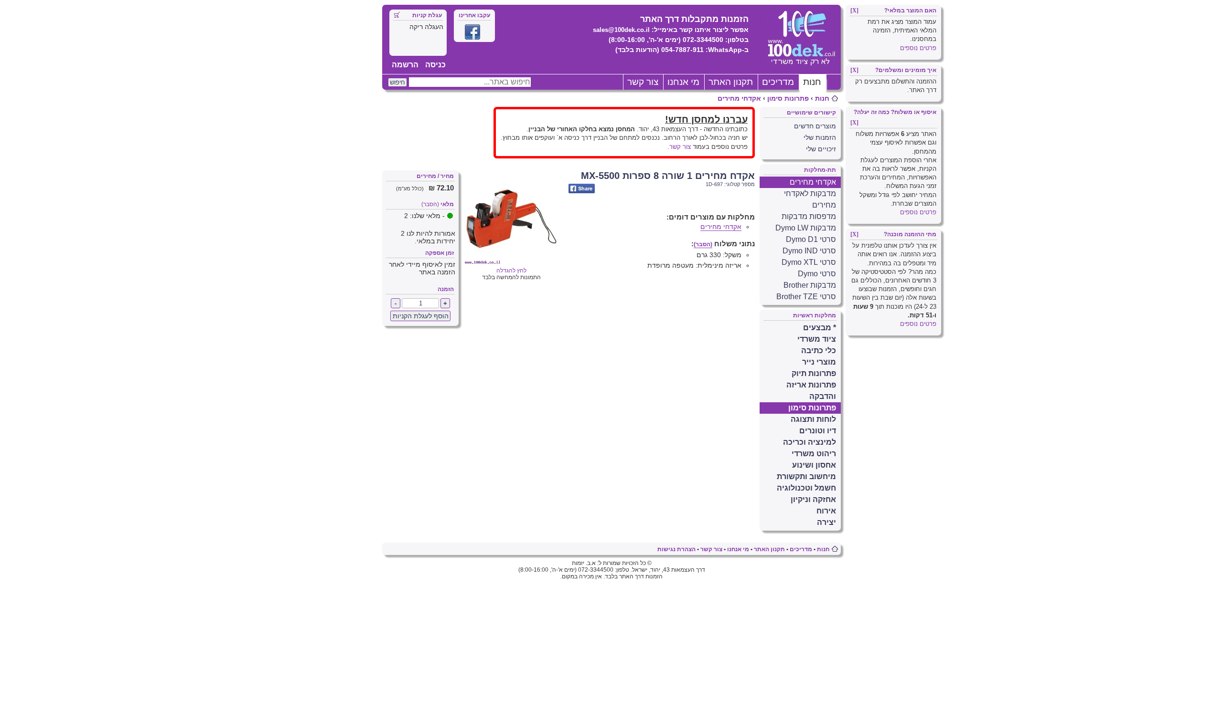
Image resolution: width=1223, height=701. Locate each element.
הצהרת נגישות (676, 549)
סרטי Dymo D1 (811, 239)
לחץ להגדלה (511, 270)
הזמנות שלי (820, 137)
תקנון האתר (730, 82)
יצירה (826, 522)
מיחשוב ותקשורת (806, 476)
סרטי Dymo (817, 274)
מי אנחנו (683, 82)
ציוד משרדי (816, 339)
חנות (812, 82)
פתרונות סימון (788, 98)
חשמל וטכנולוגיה (806, 488)
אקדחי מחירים (739, 98)
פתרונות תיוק (814, 373)
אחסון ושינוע (814, 465)
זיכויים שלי (821, 149)
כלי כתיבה (818, 350)
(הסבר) (430, 204)
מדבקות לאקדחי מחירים (810, 199)
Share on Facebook (582, 188)
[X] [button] (854, 10)
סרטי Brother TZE (806, 297)
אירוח (826, 511)
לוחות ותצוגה (813, 419)
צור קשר (642, 82)
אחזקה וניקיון (813, 499)
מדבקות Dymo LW (805, 228)
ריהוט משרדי (814, 454)
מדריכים (778, 82)
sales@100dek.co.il (621, 29)
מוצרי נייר (819, 362)
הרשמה (405, 65)
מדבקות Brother (809, 285)
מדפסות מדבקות (809, 216)
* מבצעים (819, 328)
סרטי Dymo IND (809, 251)
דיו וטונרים (817, 431)
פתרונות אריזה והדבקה (811, 390)
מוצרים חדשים (815, 126)
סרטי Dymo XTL (809, 262)
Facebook (472, 32)
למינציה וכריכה (809, 442)
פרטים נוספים (918, 48)
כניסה (435, 65)
